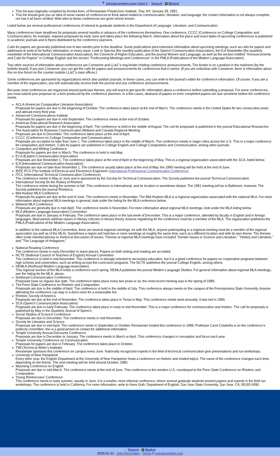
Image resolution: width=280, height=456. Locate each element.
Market (150, 449)
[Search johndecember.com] (149, 3)
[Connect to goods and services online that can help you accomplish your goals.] (166, 3)
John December (128, 453)
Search (133, 449)
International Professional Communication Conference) (149, 171)
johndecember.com (121, 3)
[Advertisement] (140, 418)
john (142, 3)
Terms (146, 453)
